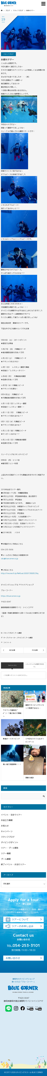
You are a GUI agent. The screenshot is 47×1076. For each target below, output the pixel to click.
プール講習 (18, 633)
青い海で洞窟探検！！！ (12, 764)
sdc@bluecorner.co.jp (9, 558)
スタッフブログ (8, 54)
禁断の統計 (29, 777)
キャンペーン (7, 831)
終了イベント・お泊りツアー (13, 864)
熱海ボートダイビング (11, 739)
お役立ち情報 (7, 820)
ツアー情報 (6, 853)
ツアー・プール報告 (9, 848)
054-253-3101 (23, 945)
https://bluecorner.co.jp (10, 596)
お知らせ (5, 825)
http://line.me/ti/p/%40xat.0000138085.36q (19, 573)
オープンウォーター (9, 638)
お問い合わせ (13, 958)
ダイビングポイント (9, 842)
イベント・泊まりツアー (11, 814)
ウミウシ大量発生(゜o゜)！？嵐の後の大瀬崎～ (12, 713)
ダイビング (20, 638)
